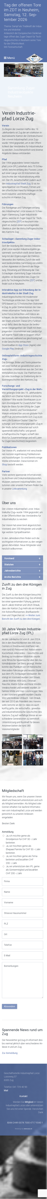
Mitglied (29, 1102)
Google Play (8, 348)
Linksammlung (19, 488)
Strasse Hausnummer (13, 911)
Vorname (8, 901)
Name (6, 890)
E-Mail (6, 954)
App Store (23, 345)
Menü (11, 58)
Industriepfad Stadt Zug (18, 183)
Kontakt (23, 1096)
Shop (4, 464)
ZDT (19, 221)
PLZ (5, 922)
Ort (5, 933)
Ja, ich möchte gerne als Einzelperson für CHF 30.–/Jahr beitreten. (21, 839)
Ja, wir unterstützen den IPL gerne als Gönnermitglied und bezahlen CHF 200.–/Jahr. (23, 870)
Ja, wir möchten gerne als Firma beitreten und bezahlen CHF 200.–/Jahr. (21, 859)
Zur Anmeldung (9, 1053)
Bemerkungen (9, 964)
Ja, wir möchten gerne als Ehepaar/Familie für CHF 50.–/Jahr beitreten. (23, 849)
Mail (6, 1090)
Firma (6, 880)
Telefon (7, 943)
